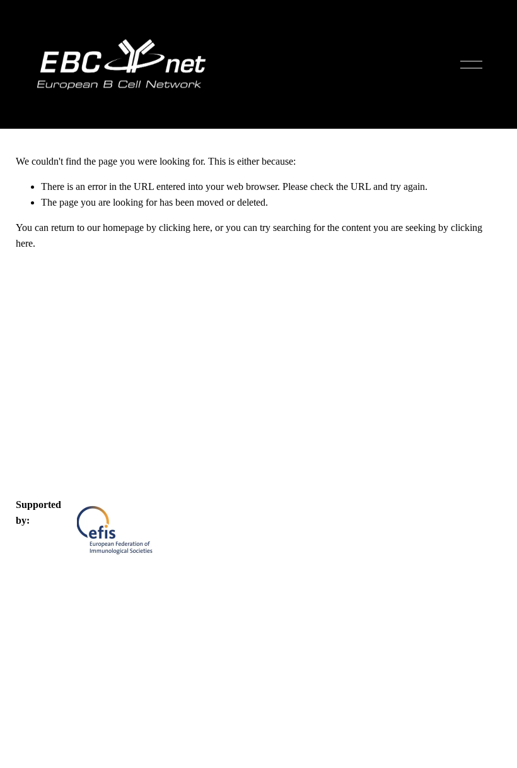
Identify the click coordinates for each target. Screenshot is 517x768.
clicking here (184, 227)
